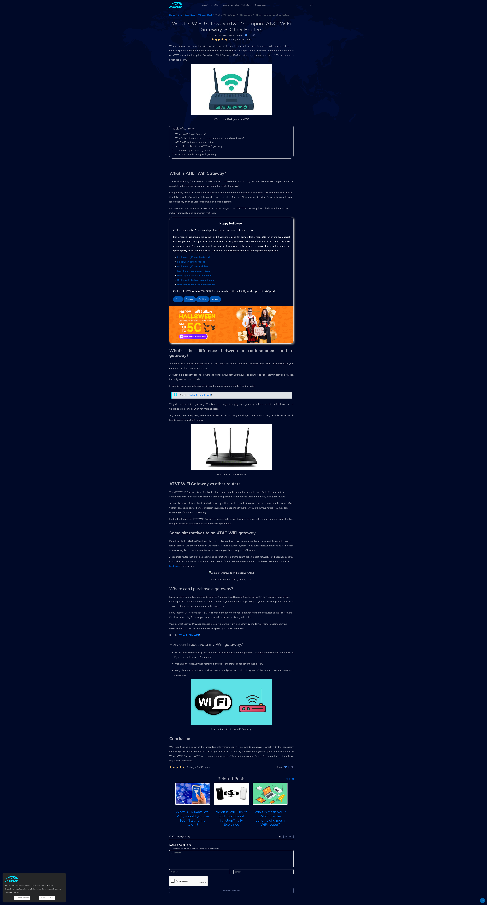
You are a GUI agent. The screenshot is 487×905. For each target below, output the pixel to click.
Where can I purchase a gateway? (193, 150)
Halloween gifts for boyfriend (193, 257)
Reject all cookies (46, 898)
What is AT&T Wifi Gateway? (191, 134)
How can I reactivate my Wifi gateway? (196, 154)
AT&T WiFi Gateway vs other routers (194, 142)
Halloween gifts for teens (191, 261)
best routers (175, 565)
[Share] (253, 35)
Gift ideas (202, 299)
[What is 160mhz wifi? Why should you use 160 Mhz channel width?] (192, 793)
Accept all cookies (22, 898)
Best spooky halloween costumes (195, 280)
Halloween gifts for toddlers (192, 266)
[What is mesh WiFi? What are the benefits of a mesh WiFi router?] (270, 793)
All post (290, 778)
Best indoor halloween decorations (196, 284)
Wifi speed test (204, 15)
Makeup (215, 299)
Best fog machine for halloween (194, 275)
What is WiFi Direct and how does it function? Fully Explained (231, 818)
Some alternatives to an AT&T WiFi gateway (198, 146)
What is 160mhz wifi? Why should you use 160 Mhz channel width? (193, 818)
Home (172, 15)
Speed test (260, 5)
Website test (247, 5)
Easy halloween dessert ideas (193, 270)
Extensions (228, 5)
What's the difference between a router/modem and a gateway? (209, 138)
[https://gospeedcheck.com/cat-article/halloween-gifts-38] (231, 324)
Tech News (215, 5)
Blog (237, 5)
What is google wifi (200, 395)
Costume (189, 299)
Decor (178, 299)
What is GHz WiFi (189, 635)
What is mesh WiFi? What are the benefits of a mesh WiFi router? (270, 818)
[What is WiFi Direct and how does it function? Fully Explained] (231, 793)
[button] (171, 796)
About (205, 5)
